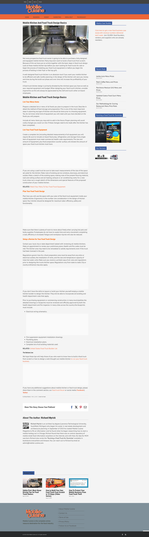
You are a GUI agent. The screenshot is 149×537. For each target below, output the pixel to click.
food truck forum (58, 390)
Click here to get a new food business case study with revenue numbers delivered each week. (110, 32)
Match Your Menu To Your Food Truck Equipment (47, 187)
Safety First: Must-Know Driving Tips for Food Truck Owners (32, 492)
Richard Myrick (27, 396)
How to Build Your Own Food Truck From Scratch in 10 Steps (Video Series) (55, 493)
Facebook (80, 390)
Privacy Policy (64, 521)
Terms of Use (63, 517)
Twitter (25, 392)
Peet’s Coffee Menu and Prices (107, 82)
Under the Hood (42, 396)
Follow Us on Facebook (67, 526)
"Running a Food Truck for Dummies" (60, 438)
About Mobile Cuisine (67, 509)
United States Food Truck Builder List (43, 348)
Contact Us (63, 513)
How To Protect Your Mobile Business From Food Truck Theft (77, 492)
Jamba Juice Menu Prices (105, 76)
